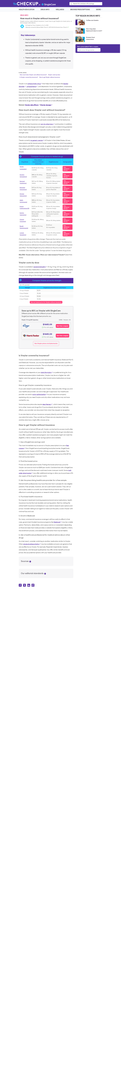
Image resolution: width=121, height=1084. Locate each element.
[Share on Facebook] (20, 585)
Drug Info (45, 9)
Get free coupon (62, 326)
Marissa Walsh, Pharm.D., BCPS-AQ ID (46, 27)
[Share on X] (24, 585)
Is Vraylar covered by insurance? (29, 77)
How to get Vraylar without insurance (49, 77)
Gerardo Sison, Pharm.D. (62, 27)
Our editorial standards (32, 573)
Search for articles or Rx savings (83, 4)
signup (51, 327)
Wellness (60, 9)
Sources (25, 561)
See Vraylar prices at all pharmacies (46, 343)
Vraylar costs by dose (54, 75)
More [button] (98, 9)
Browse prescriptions (80, 9)
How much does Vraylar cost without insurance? (33, 75)
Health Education (26, 9)
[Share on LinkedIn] (28, 585)
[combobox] (88, 50)
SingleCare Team (31, 25)
